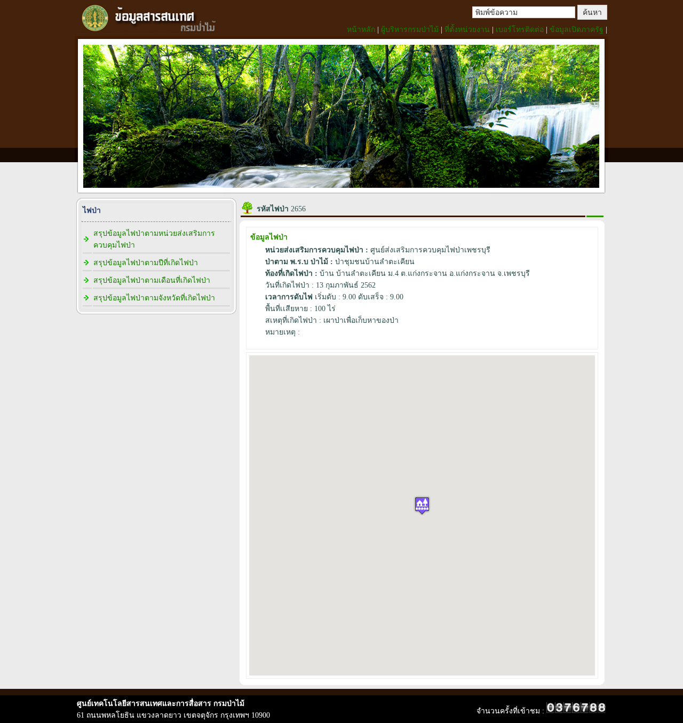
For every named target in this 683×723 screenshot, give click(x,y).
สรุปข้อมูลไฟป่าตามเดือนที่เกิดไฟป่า (151, 280)
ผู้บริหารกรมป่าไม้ (410, 30)
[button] (422, 505)
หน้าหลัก (361, 30)
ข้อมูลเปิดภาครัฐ (576, 30)
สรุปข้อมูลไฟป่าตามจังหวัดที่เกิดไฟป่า (154, 298)
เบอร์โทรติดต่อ (520, 30)
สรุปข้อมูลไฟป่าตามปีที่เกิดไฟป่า (145, 263)
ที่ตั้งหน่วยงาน (467, 30)
